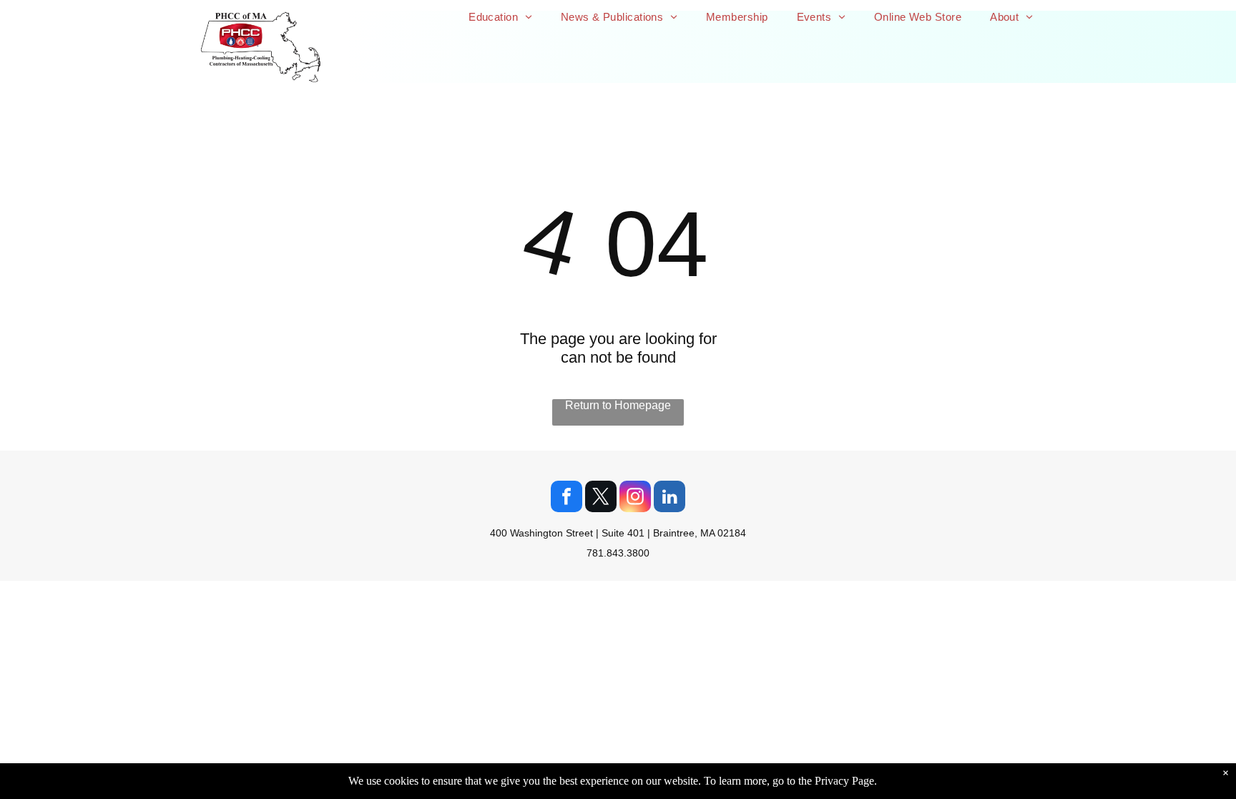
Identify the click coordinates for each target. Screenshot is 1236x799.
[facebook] (566, 498)
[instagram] (635, 498)
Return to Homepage (618, 405)
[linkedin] (669, 498)
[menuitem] (500, 17)
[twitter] (601, 498)
